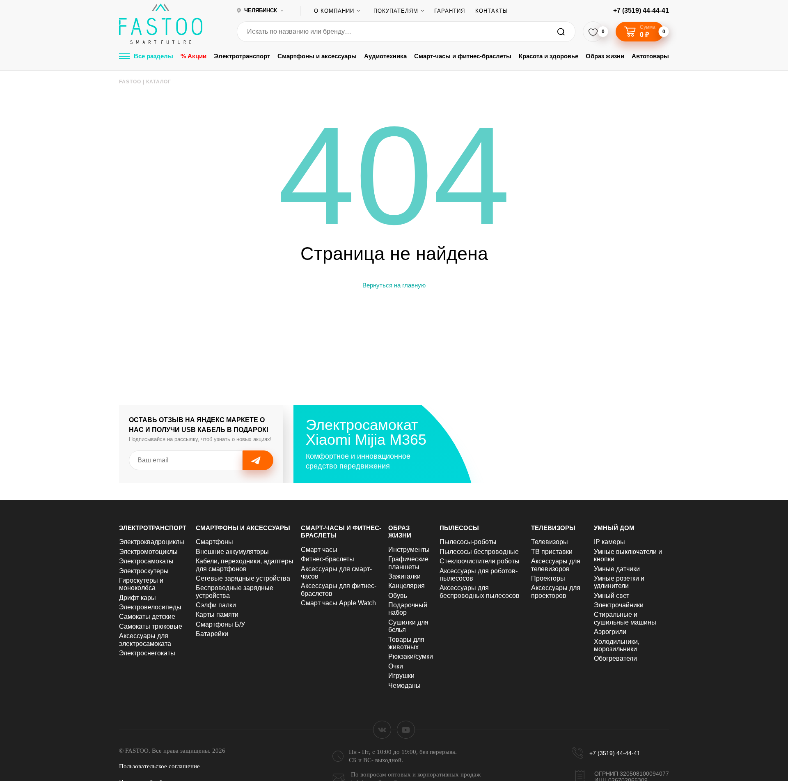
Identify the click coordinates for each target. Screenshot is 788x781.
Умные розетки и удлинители (619, 582)
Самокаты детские (147, 616)
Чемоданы (404, 685)
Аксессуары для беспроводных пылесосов (480, 591)
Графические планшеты (408, 563)
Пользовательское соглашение (159, 766)
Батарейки (212, 633)
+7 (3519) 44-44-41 (641, 10)
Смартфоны (214, 541)
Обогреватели (615, 658)
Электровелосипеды (150, 607)
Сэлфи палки (216, 605)
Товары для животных (406, 643)
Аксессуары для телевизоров (555, 565)
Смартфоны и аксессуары (317, 56)
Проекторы (548, 578)
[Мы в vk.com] (382, 730)
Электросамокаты (146, 561)
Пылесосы (459, 527)
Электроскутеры (144, 570)
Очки (395, 666)
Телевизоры (553, 527)
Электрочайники (619, 605)
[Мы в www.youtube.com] (406, 730)
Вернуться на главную (394, 285)
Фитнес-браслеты (327, 559)
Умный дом (614, 527)
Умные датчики (617, 568)
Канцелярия (406, 585)
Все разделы (153, 56)
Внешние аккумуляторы (232, 551)
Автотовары (650, 56)
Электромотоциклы (148, 551)
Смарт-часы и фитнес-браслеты (462, 56)
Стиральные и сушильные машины (625, 618)
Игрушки (401, 675)
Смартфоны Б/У (220, 624)
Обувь (397, 595)
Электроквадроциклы (151, 541)
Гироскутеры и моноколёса (141, 584)
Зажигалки (404, 576)
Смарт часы (319, 549)
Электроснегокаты (147, 653)
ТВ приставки (552, 551)
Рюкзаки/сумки (410, 656)
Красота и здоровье (548, 56)
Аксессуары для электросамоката (145, 639)
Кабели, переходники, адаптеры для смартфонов (244, 565)
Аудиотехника (385, 56)
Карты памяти (217, 614)
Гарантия (449, 11)
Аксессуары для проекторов (555, 591)
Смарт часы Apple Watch (338, 603)
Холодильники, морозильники (616, 645)
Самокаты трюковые (150, 626)
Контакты (491, 11)
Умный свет (611, 595)
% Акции (193, 56)
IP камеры (609, 541)
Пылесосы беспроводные (479, 551)
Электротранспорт (242, 56)
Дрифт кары (137, 597)
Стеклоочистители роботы (480, 561)
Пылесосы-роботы (468, 541)
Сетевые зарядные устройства (243, 578)
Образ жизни (605, 56)
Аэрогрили (610, 631)
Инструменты (409, 549)
